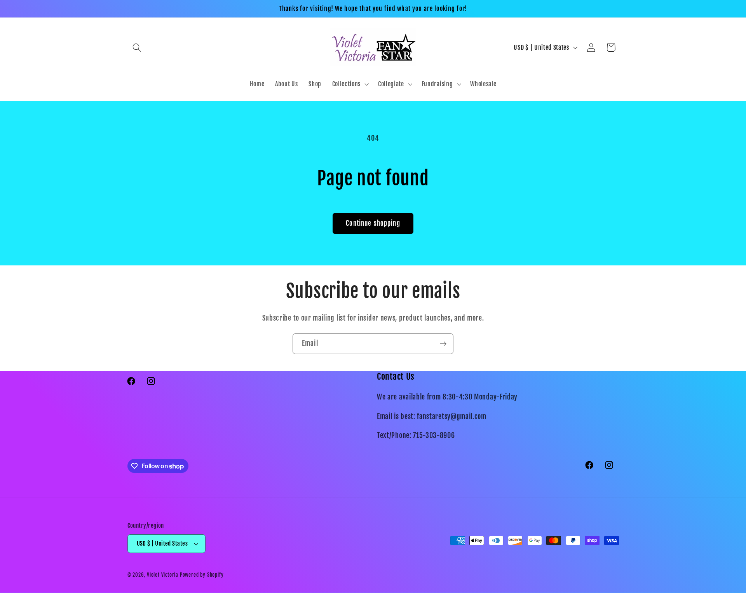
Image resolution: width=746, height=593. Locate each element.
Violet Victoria (162, 575)
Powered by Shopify (202, 575)
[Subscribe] (443, 343)
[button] (137, 48)
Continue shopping (373, 223)
